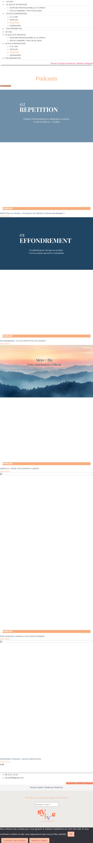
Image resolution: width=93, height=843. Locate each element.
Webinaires (15, 26)
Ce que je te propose (16, 4)
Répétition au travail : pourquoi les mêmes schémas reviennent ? (32, 213)
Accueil (10, 1)
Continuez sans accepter (14, 840)
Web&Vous (58, 787)
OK (71, 834)
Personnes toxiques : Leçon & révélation (20, 759)
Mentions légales (36, 787)
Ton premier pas (14, 28)
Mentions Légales (39, 840)
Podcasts (14, 23)
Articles (14, 20)
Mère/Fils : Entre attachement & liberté (19, 468)
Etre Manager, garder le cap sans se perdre (22, 636)
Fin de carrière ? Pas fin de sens (26, 11)
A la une (14, 17)
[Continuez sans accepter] (51, 841)
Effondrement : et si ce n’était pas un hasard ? (23, 341)
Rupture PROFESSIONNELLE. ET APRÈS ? (28, 8)
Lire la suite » (5, 216)
